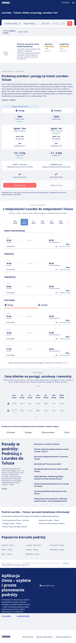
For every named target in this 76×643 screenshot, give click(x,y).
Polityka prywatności (63, 637)
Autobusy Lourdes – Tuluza (49, 520)
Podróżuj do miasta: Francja (33, 563)
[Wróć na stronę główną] (6, 3)
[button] (45, 23)
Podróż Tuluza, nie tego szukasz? (14, 527)
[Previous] (8, 396)
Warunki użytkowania (44, 637)
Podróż (18, 563)
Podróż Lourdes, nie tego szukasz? (52, 523)
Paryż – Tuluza (7, 550)
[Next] (68, 222)
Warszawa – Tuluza (57, 545)
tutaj (65, 363)
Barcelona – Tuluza (57, 550)
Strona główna (7, 563)
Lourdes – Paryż (7, 545)
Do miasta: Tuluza (53, 563)
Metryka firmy (28, 637)
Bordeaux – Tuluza (32, 554)
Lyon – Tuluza (7, 554)
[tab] (21, 305)
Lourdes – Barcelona (33, 545)
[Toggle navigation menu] (73, 3)
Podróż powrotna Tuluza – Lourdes (15, 520)
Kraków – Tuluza (32, 550)
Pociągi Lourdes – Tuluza (11, 523)
